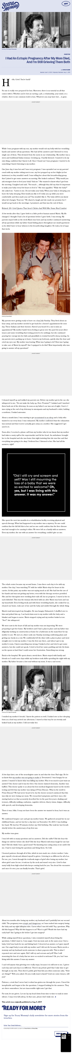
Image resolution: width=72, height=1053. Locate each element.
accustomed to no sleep (44, 417)
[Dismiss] (69, 1035)
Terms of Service (27, 1028)
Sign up (59, 1034)
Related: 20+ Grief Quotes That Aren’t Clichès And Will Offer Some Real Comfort (34, 208)
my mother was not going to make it (26, 777)
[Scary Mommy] (10, 6)
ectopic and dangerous (32, 923)
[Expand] (62, 1035)
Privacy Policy (35, 1028)
